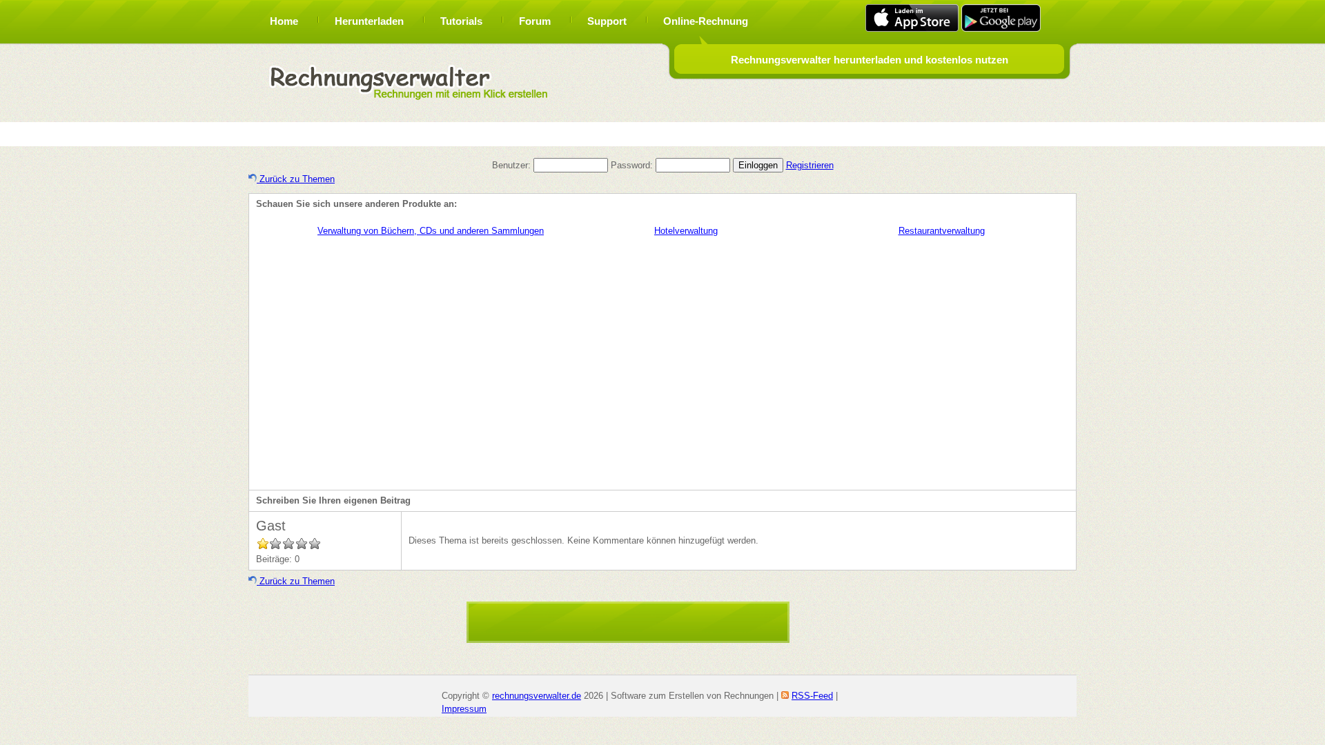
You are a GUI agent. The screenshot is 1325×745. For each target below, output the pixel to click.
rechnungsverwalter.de (536, 696)
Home (284, 21)
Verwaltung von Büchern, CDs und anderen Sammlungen (430, 231)
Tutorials (461, 21)
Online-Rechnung (705, 21)
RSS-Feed (812, 696)
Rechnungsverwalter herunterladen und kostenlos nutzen (869, 60)
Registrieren (810, 165)
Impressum (464, 709)
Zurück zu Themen (296, 179)
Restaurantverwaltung (942, 231)
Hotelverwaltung (686, 231)
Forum (535, 21)
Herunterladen (369, 21)
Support (607, 21)
